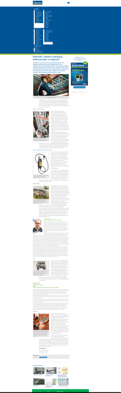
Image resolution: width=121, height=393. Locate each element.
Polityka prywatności (59, 391)
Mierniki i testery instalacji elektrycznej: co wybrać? (47, 58)
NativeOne (51, 388)
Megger (46, 357)
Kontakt (48, 391)
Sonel (40, 357)
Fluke (43, 357)
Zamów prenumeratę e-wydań (79, 87)
